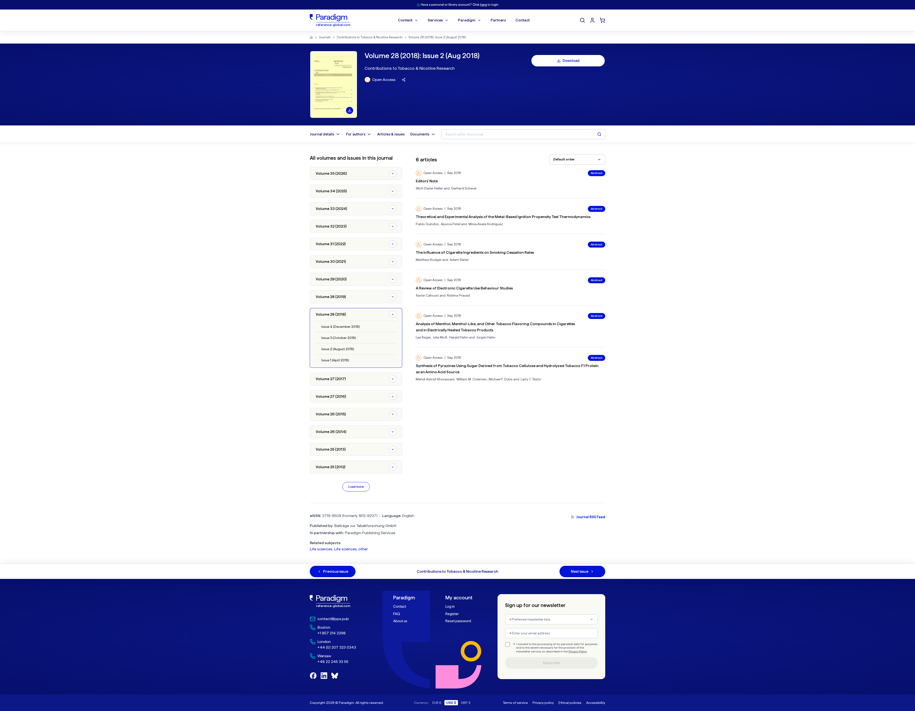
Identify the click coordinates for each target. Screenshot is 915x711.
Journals (325, 37)
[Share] (403, 79)
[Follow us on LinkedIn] (323, 675)
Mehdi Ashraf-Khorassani (435, 379)
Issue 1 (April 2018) (335, 360)
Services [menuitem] (435, 20)
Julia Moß (440, 337)
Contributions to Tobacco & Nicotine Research (369, 37)
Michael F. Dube (501, 379)
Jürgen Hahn (485, 337)
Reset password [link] (458, 621)
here (483, 4)
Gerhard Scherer (464, 188)
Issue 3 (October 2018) (338, 338)
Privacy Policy (578, 651)
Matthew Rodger (429, 260)
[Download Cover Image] (349, 110)
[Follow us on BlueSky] (334, 675)
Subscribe (551, 663)
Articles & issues (391, 134)
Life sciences (321, 549)
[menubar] (464, 20)
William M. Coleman (471, 379)
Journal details (322, 134)
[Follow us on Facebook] (313, 675)
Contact (399, 606)
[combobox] (577, 159)
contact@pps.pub (333, 619)
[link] (341, 601)
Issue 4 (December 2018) (340, 326)
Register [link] (452, 614)
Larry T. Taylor (531, 379)
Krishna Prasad (458, 295)
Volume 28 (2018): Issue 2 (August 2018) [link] (437, 37)
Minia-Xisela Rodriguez (485, 224)
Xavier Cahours (427, 295)
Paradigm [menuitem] (466, 20)
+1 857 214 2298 (331, 633)
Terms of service (515, 703)
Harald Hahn (458, 337)
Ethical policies (570, 703)
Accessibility (595, 703)
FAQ (396, 614)
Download (571, 61)
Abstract (596, 173)
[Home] (311, 37)
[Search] (582, 20)
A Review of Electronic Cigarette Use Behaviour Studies (464, 288)
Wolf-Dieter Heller (429, 188)
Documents (419, 134)
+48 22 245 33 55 (332, 661)
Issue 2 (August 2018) (337, 349)
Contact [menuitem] (522, 20)
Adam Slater (459, 260)
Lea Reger (423, 337)
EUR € (437, 703)
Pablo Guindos (427, 224)
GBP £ (466, 703)
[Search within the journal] (599, 134)
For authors (355, 134)
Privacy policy (543, 703)
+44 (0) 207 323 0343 (336, 647)
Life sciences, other (351, 549)
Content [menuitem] (405, 20)
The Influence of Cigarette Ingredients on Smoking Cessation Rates (475, 252)
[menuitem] (592, 20)
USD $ (451, 703)
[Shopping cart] (602, 20)
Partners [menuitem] (498, 20)
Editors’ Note (427, 181)
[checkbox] (507, 644)
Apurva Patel (450, 224)
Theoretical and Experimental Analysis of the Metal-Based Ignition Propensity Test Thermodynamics (503, 216)
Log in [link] (450, 606)
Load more (356, 486)
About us (400, 621)
